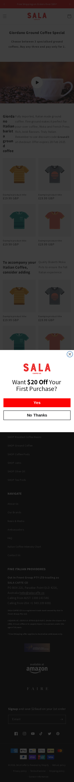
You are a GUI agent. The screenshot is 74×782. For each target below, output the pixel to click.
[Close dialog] (70, 354)
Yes (37, 402)
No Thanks (37, 415)
